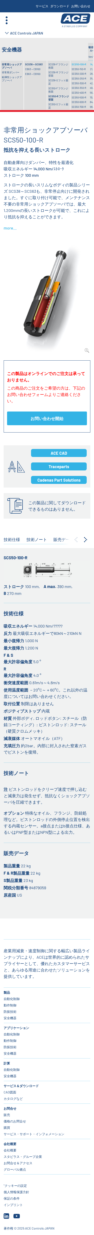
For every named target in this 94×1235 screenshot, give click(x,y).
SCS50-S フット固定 (58, 106)
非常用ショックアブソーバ (12, 66)
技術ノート (36, 539)
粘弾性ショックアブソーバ (12, 79)
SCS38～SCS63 (34, 64)
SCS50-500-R (79, 97)
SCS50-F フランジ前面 (58, 90)
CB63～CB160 (32, 69)
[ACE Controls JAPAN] (75, 20)
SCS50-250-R (79, 78)
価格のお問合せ (15, 1121)
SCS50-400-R (79, 92)
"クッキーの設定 (15, 1186)
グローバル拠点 (15, 1169)
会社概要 (10, 1144)
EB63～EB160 (32, 73)
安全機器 (10, 1018)
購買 (7, 1127)
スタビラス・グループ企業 (23, 1156)
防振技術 (10, 1011)
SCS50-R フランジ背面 (58, 98)
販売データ (63, 539)
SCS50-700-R (79, 106)
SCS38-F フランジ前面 (58, 66)
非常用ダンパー (10, 72)
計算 (7, 1063)
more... (10, 227)
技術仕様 (12, 539)
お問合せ (10, 1108)
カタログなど (13, 1098)
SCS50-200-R (79, 73)
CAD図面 (10, 1092)
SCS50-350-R (79, 87)
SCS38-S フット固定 (58, 82)
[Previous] (76, 539)
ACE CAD (59, 453)
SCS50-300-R (79, 83)
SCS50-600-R (79, 101)
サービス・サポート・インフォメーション (34, 1134)
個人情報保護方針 (16, 1192)
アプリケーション (16, 1028)
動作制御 (10, 1005)
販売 (7, 1115)
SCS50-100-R (79, 64)
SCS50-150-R (79, 69)
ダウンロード (59, 6)
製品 (7, 992)
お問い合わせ (80, 6)
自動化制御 (12, 999)
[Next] (85, 539)
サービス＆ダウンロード (21, 1086)
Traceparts (59, 466)
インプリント (13, 1205)
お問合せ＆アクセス (18, 1163)
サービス (42, 6)
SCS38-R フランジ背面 (58, 74)
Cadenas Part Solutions (59, 480)
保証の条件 (12, 1198)
